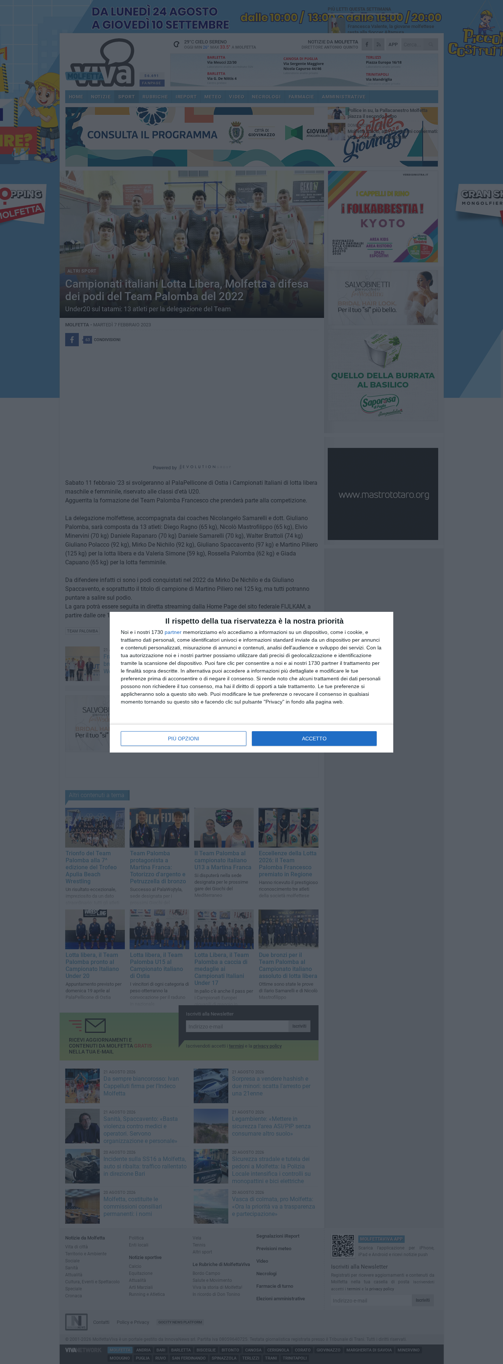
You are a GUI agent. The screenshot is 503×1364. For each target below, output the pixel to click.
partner (173, 632)
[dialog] (251, 682)
